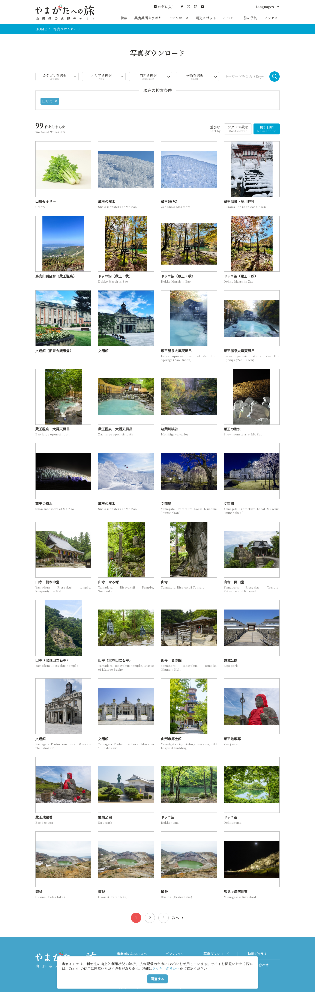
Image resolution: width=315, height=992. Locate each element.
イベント (230, 17)
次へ (175, 918)
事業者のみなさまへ (132, 954)
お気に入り (166, 7)
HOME (40, 29)
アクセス (271, 17)
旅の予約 (250, 17)
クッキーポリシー (166, 968)
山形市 (47, 101)
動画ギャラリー (259, 954)
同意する (157, 978)
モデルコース (179, 17)
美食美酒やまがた (148, 17)
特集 (124, 17)
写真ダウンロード (216, 954)
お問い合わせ (258, 965)
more (39, 143)
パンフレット (174, 954)
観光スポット (206, 17)
